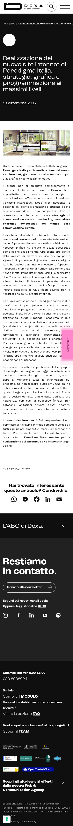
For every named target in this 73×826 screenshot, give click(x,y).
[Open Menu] (65, 7)
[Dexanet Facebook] (18, 616)
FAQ (36, 714)
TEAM (24, 732)
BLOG (42, 606)
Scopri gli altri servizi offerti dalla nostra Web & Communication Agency (28, 786)
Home (5, 24)
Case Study (11, 469)
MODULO (29, 697)
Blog (12, 24)
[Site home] (23, 6)
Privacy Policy (11, 822)
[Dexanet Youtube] (45, 616)
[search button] (51, 7)
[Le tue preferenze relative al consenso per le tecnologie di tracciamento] (7, 819)
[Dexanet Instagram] (5, 616)
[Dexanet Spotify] (58, 616)
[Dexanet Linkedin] (31, 616)
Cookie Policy (28, 822)
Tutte (26, 469)
